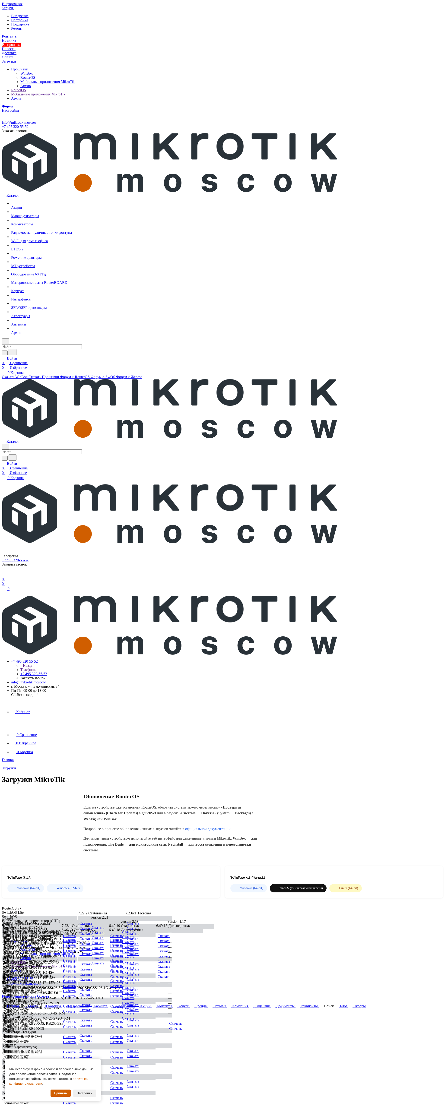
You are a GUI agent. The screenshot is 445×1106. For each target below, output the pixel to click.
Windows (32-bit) (68, 888)
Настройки (84, 1093)
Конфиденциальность (19, 996)
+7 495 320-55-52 (15, 127)
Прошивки (20, 69)
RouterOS (27, 77)
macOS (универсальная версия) (301, 888)
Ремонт (17, 28)
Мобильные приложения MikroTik (47, 82)
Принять (60, 1093)
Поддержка (20, 24)
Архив (25, 86)
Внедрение (20, 16)
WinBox (26, 73)
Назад (27, 665)
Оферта (43, 996)
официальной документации (208, 829)
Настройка (19, 20)
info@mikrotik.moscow (19, 122)
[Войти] (4, 574)
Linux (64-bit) (348, 888)
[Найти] (12, 352)
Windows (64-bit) (28, 888)
